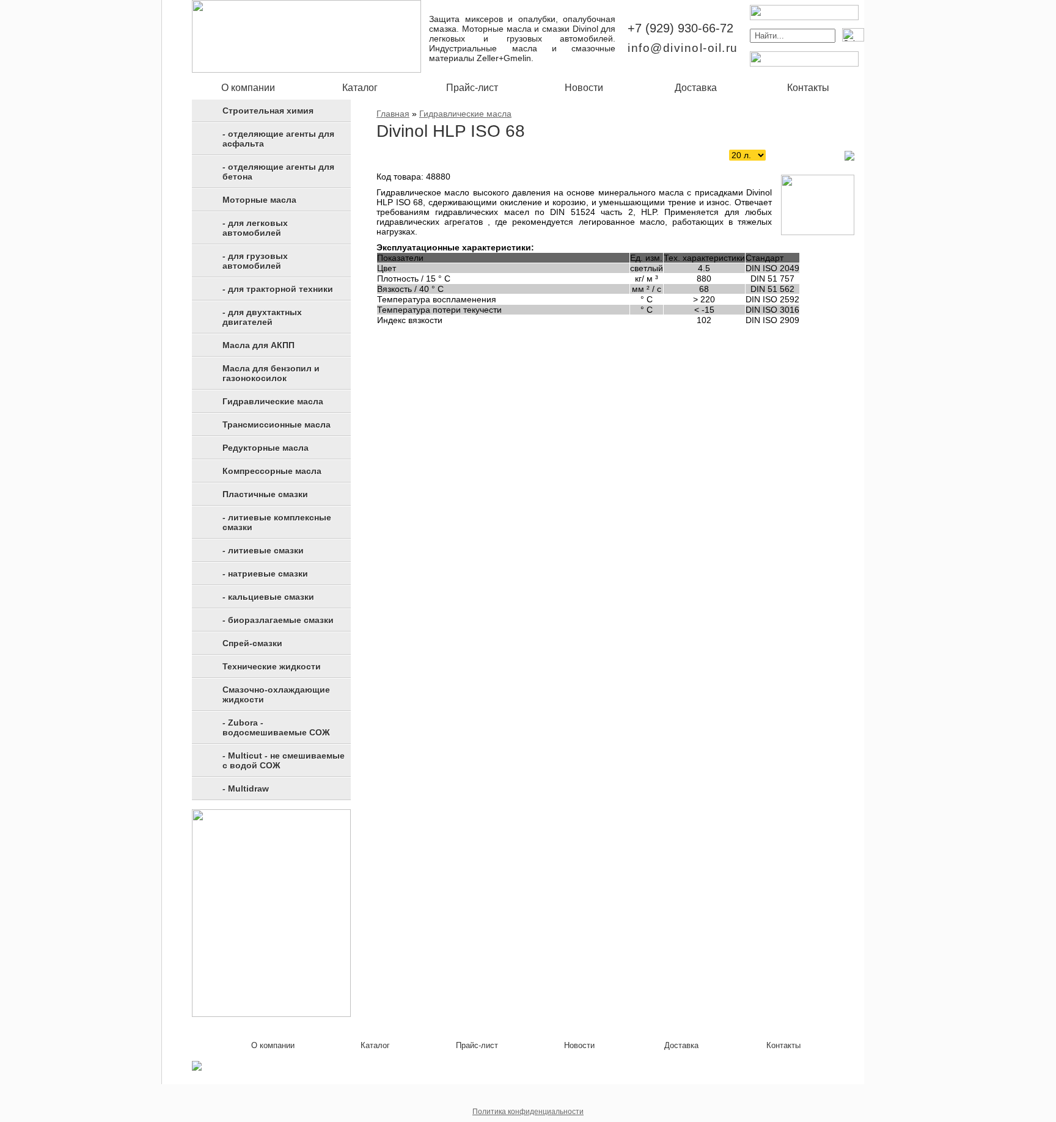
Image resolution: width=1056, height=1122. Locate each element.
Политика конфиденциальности (528, 1111)
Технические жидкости (271, 666)
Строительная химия (268, 110)
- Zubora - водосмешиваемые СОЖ (276, 727)
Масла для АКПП (258, 345)
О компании (248, 87)
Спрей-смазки (252, 643)
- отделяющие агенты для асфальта (278, 138)
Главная (392, 113)
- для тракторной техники (277, 289)
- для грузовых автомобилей (255, 261)
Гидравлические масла (272, 401)
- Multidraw (245, 788)
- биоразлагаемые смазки (278, 620)
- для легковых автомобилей (255, 228)
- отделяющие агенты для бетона (278, 171)
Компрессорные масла (271, 471)
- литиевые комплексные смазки (276, 522)
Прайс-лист (472, 87)
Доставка (696, 87)
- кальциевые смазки (268, 597)
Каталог (360, 87)
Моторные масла (259, 200)
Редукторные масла (265, 448)
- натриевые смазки (265, 573)
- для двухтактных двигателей (262, 317)
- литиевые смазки (263, 550)
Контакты (808, 87)
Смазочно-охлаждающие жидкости (276, 694)
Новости (584, 87)
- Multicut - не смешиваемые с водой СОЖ (283, 760)
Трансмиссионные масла (276, 424)
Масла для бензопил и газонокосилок (271, 373)
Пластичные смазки (265, 494)
